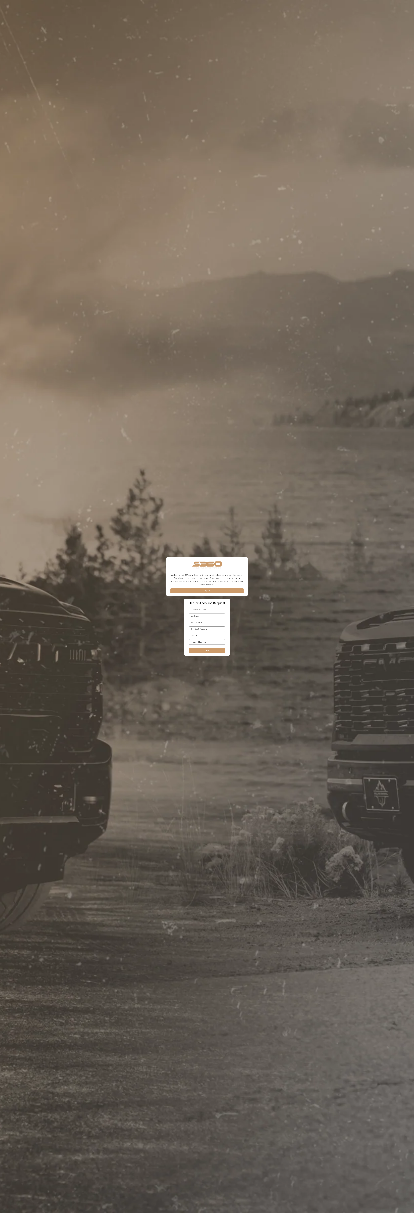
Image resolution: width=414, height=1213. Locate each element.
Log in (207, 591)
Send (207, 651)
